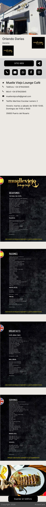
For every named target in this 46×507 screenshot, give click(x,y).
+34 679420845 (22, 87)
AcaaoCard (40, 504)
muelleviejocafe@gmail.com (18, 96)
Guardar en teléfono (23, 499)
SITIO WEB (19, 63)
